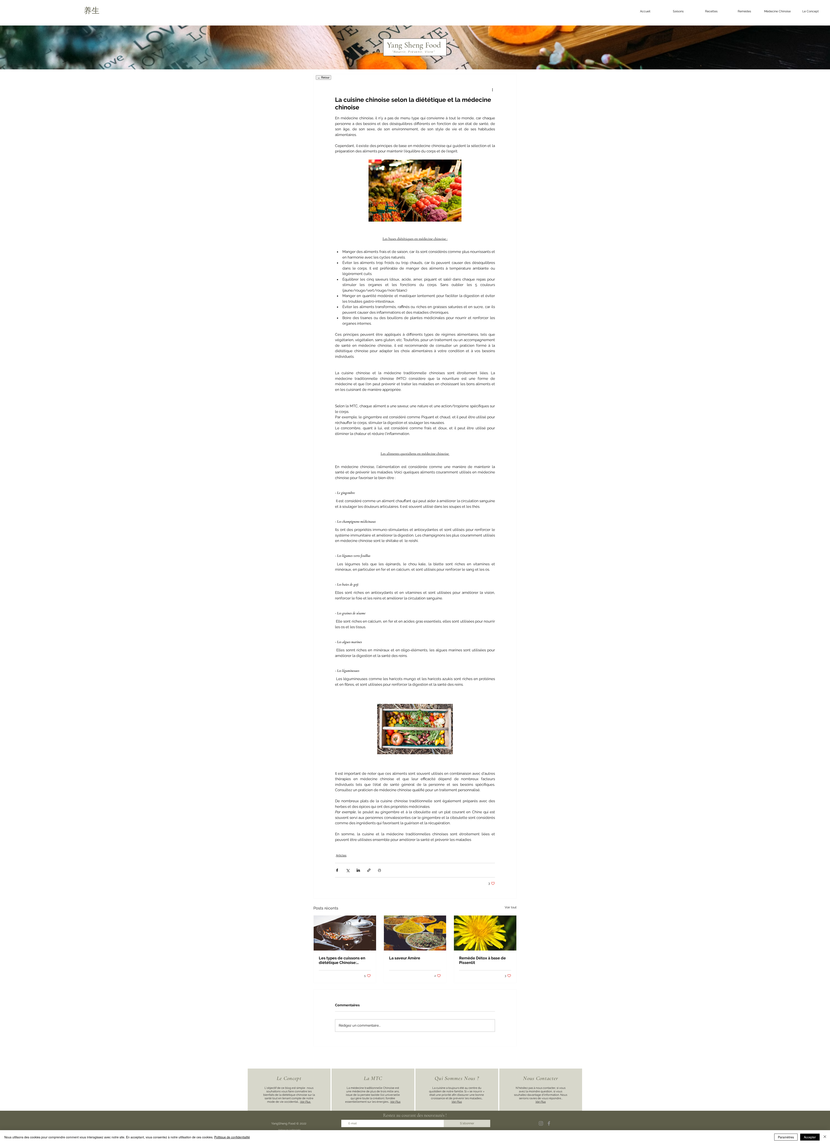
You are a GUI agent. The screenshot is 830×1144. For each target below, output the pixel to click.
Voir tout (511, 907)
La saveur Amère (404, 958)
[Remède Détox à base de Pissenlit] (485, 933)
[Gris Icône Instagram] (541, 1123)
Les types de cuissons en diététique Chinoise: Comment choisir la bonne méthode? (343, 960)
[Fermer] (824, 1137)
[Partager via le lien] (369, 870)
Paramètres (786, 1137)
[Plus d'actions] (492, 89)
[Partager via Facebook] (337, 870)
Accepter (810, 1137)
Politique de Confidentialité (289, 1130)
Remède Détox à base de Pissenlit (482, 960)
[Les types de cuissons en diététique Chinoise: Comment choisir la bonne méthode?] (345, 933)
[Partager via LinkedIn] (358, 870)
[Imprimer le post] (379, 870)
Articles (341, 855)
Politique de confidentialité (232, 1137)
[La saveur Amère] (415, 933)
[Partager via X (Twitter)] (348, 870)
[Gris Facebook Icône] (549, 1123)
